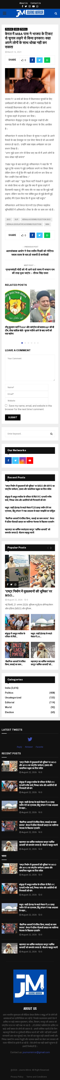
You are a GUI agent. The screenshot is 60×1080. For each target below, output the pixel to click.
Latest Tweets (12, 729)
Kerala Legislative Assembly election (24, 224)
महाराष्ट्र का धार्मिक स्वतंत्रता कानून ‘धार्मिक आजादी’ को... (43, 663)
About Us (23, 3)
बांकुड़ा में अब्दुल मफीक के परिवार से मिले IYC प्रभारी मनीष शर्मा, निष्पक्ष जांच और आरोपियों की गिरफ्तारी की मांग (38, 785)
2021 (9, 219)
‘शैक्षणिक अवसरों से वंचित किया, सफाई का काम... (15, 663)
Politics (24, 29)
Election (9, 29)
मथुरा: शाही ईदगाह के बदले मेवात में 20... (41, 635)
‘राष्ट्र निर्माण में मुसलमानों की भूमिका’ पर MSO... (28, 593)
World (8, 707)
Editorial (9, 702)
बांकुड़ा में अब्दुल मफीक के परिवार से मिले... (15, 635)
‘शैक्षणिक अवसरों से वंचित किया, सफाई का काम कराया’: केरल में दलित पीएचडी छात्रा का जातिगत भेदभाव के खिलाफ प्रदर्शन (38, 825)
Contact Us (35, 3)
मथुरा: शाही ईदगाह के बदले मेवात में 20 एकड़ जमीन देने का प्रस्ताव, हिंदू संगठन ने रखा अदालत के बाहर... (38, 805)
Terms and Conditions (36, 1077)
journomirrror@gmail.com (36, 1052)
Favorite (39, 747)
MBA (47, 224)
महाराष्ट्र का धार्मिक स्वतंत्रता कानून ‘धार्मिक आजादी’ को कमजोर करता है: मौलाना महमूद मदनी (38, 843)
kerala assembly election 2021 (36, 219)
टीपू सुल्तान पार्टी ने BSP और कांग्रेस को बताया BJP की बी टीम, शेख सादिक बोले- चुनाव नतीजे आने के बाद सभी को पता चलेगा (29, 330)
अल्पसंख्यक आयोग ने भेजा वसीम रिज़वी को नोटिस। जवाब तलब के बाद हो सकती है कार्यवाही (30, 253)
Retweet (29, 747)
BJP (16, 219)
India (16, 29)
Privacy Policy (17, 1077)
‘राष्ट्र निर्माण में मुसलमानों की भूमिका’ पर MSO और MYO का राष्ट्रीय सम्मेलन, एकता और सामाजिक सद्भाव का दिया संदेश (37, 765)
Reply (19, 747)
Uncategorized (13, 697)
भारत (4, 855)
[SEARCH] (51, 433)
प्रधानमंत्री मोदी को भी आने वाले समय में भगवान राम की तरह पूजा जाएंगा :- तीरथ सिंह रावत (30, 271)
